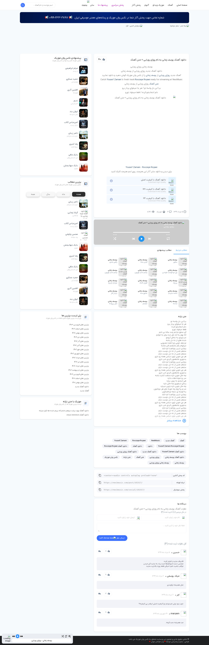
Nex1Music (155, 440)
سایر (92, 5)
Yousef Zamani (114, 79)
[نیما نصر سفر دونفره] (179, 25)
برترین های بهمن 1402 (80, 333)
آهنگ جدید (169, 440)
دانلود (150, 446)
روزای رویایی (164, 75)
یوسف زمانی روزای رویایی (159, 463)
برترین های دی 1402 (81, 337)
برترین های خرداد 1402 (80, 366)
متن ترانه (127, 457)
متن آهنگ (154, 83)
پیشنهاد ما (103, 5)
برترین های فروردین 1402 (79, 374)
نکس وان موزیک (111, 457)
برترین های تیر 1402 (81, 362)
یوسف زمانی (151, 75)
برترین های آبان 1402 (81, 345)
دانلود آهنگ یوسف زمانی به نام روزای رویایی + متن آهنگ (158, 60)
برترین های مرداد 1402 (80, 358)
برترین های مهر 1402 (81, 349)
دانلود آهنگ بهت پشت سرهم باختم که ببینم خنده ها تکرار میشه (64, 410)
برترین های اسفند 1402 (80, 329)
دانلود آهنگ (137, 446)
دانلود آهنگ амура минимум (78, 415)
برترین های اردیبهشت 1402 (79, 370)
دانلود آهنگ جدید (149, 452)
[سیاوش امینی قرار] (134, 25)
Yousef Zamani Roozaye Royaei (171, 446)
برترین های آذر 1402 (81, 341)
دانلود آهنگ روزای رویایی (127, 452)
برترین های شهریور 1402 (80, 353)
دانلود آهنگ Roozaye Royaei (115, 446)
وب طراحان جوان (157, 641)
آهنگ (170, 5)
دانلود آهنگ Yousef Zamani (173, 452)
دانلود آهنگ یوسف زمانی (174, 457)
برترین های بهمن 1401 (81, 382)
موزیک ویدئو (158, 5)
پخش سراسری (117, 5)
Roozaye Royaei (142, 79)
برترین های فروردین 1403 (79, 324)
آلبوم (146, 5)
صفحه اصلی (182, 5)
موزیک (159, 212)
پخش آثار (136, 5)
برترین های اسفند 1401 (80, 378)
